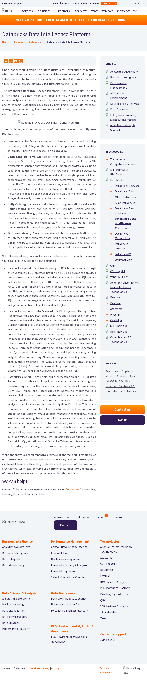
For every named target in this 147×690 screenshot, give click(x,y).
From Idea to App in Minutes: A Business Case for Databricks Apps (121, 375)
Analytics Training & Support (122, 127)
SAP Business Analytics (114, 606)
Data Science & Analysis (124, 103)
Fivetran (115, 314)
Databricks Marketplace (122, 236)
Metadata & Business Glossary (69, 610)
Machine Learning (13, 604)
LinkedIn (123, 3)
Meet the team (61, 3)
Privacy (46, 668)
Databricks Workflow (121, 246)
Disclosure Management (66, 559)
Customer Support (12, 3)
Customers (63, 11)
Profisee (115, 303)
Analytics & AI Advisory (124, 71)
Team (118, 517)
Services (27, 11)
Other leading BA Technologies (120, 339)
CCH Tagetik (117, 271)
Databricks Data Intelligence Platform (125, 223)
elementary (62, 517)
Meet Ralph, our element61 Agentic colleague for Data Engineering (70, 20)
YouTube (127, 3)
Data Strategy (10, 623)
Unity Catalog (123, 260)
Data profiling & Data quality (68, 598)
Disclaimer (34, 668)
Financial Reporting (63, 571)
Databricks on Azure (127, 185)
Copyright (56, 668)
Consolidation (59, 553)
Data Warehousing (13, 565)
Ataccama (116, 309)
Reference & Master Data (66, 604)
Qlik (112, 265)
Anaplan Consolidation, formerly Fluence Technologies (124, 287)
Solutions (44, 11)
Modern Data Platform (16, 628)
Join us (75, 3)
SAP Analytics (118, 326)
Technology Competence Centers (123, 162)
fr (143, 3)
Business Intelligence (123, 77)
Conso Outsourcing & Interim (69, 547)
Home (5, 42)
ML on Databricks (125, 197)
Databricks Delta (125, 191)
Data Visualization (13, 610)
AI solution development (17, 598)
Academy (81, 11)
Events (94, 11)
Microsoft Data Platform (119, 172)
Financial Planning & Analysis (69, 565)
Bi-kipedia (82, 517)
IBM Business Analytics (114, 582)
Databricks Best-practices (125, 210)
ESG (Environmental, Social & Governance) (123, 117)
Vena (103, 618)
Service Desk (107, 639)
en (134, 3)
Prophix (115, 297)
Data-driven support (14, 616)
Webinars (107, 11)
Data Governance (120, 109)
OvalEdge (116, 320)
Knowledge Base (126, 11)
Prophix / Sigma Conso (114, 594)
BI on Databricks (125, 203)
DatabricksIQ (123, 254)
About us (94, 3)
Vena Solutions (119, 277)
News (84, 3)
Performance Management (118, 85)
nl (139, 3)
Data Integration (12, 559)
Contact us (109, 3)
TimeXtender (108, 612)
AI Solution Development (118, 96)
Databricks (35, 42)
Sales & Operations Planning (68, 577)
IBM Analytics (118, 331)
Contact (66, 525)
